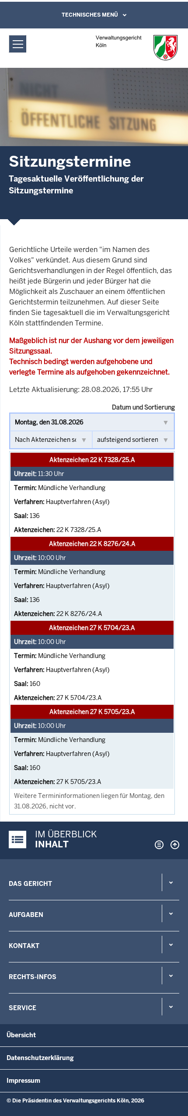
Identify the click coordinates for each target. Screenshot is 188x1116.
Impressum (23, 1081)
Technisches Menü (90, 14)
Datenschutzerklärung (40, 1058)
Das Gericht (30, 884)
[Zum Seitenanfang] (172, 845)
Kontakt (24, 946)
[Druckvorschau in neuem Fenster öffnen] (157, 845)
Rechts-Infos (32, 977)
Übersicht (21, 1035)
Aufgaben (26, 915)
